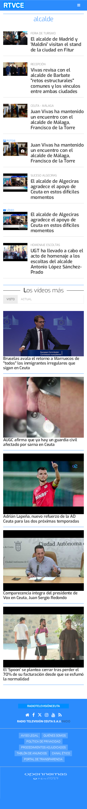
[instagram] (46, 715)
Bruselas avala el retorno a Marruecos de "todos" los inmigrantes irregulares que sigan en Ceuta (41, 363)
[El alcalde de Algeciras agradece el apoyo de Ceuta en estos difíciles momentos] (15, 182)
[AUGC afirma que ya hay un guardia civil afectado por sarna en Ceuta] (43, 407)
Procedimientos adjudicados (43, 747)
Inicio (66, 721)
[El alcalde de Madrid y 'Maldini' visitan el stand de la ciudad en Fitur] (15, 38)
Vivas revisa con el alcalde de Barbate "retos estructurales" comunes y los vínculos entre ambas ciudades (55, 80)
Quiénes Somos (55, 735)
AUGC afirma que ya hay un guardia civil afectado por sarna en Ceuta (40, 442)
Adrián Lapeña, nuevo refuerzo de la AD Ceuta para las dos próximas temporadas (41, 519)
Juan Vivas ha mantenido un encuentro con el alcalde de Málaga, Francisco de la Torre (57, 119)
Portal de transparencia (43, 759)
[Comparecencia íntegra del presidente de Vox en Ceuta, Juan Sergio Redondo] (43, 560)
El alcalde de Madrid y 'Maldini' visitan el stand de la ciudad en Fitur (56, 44)
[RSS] (60, 715)
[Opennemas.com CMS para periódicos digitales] (46, 776)
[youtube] (53, 715)
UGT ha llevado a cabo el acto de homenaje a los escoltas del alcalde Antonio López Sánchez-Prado (57, 261)
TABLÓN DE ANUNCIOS (32, 753)
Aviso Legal (29, 735)
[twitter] (40, 715)
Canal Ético (61, 753)
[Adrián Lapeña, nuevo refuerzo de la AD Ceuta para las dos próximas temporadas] (43, 484)
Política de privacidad (43, 741)
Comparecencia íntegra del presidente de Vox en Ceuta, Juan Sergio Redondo (40, 595)
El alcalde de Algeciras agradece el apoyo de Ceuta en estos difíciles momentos (55, 189)
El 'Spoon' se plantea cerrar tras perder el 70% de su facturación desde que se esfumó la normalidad (43, 674)
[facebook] (33, 715)
